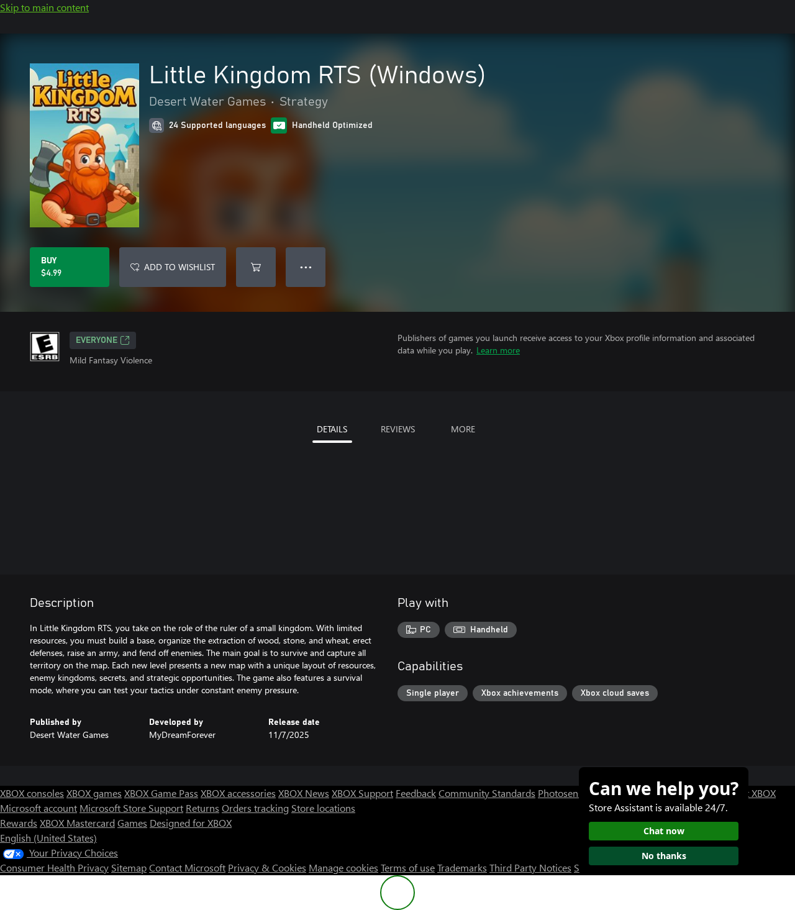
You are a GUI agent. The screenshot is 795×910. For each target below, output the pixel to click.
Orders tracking (255, 807)
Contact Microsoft (187, 867)
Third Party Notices (530, 867)
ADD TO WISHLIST (179, 267)
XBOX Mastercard (77, 822)
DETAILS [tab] (332, 429)
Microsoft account (38, 807)
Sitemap (129, 867)
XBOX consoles (32, 792)
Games (132, 822)
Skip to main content (44, 7)
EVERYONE (96, 340)
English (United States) (48, 837)
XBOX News (303, 792)
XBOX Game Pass (161, 792)
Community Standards (486, 792)
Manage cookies (343, 867)
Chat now (663, 831)
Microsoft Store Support (131, 807)
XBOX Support (362, 792)
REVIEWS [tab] (398, 429)
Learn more (498, 350)
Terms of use (408, 867)
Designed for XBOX (191, 822)
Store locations (323, 807)
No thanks (664, 856)
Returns (202, 807)
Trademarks (462, 867)
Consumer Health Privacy (54, 867)
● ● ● (306, 266)
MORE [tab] (463, 429)
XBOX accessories (238, 792)
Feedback (416, 792)
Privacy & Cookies (267, 867)
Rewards (18, 822)
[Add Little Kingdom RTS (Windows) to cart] (256, 267)
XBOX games (94, 792)
